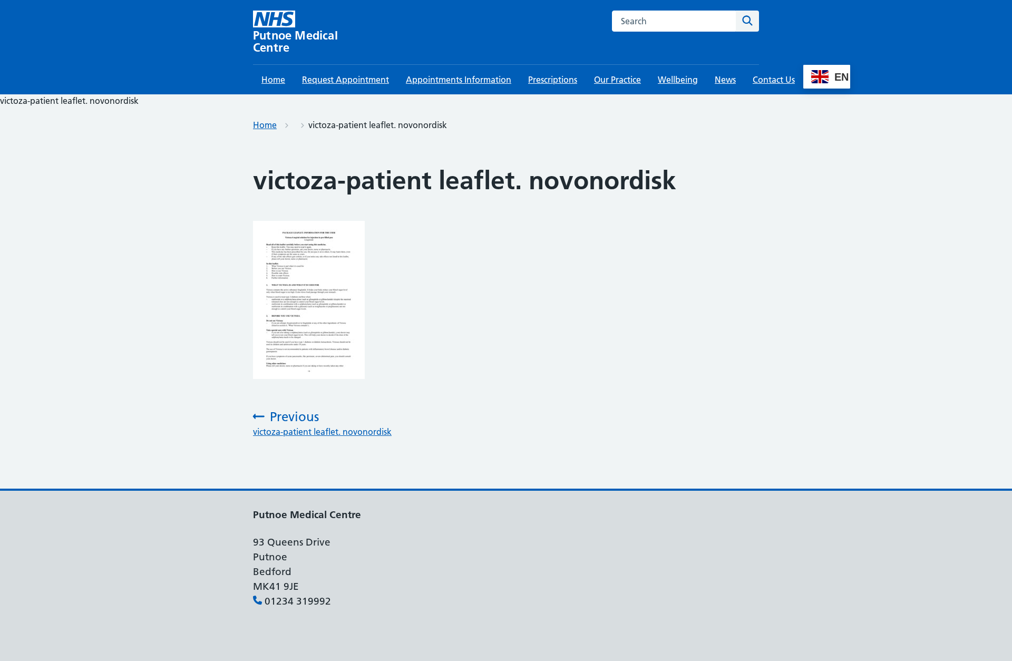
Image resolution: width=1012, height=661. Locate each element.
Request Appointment (345, 79)
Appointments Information (458, 79)
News (725, 79)
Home (273, 79)
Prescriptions (552, 79)
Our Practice (617, 79)
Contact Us (774, 79)
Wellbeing (678, 79)
